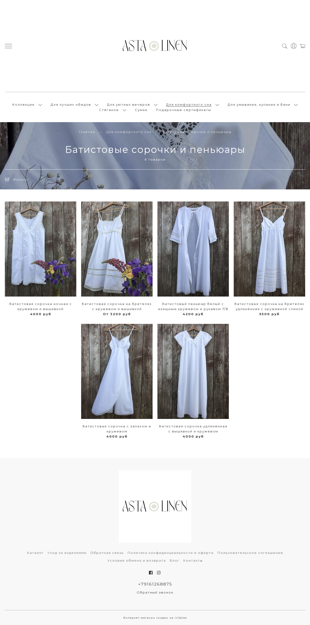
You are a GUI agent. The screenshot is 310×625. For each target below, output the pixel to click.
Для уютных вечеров (128, 104)
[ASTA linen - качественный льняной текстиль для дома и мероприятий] (155, 46)
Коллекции (23, 104)
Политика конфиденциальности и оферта (170, 553)
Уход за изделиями (67, 553)
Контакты (193, 560)
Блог (174, 560)
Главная (87, 132)
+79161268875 (155, 584)
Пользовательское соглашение (250, 553)
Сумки (141, 110)
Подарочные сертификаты (183, 110)
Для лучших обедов (71, 104)
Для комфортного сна (189, 104)
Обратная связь (107, 553)
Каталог (35, 553)
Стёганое (109, 110)
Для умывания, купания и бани (259, 104)
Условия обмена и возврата (137, 560)
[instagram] (159, 572)
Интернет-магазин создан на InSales (155, 617)
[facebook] (151, 572)
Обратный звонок (155, 592)
